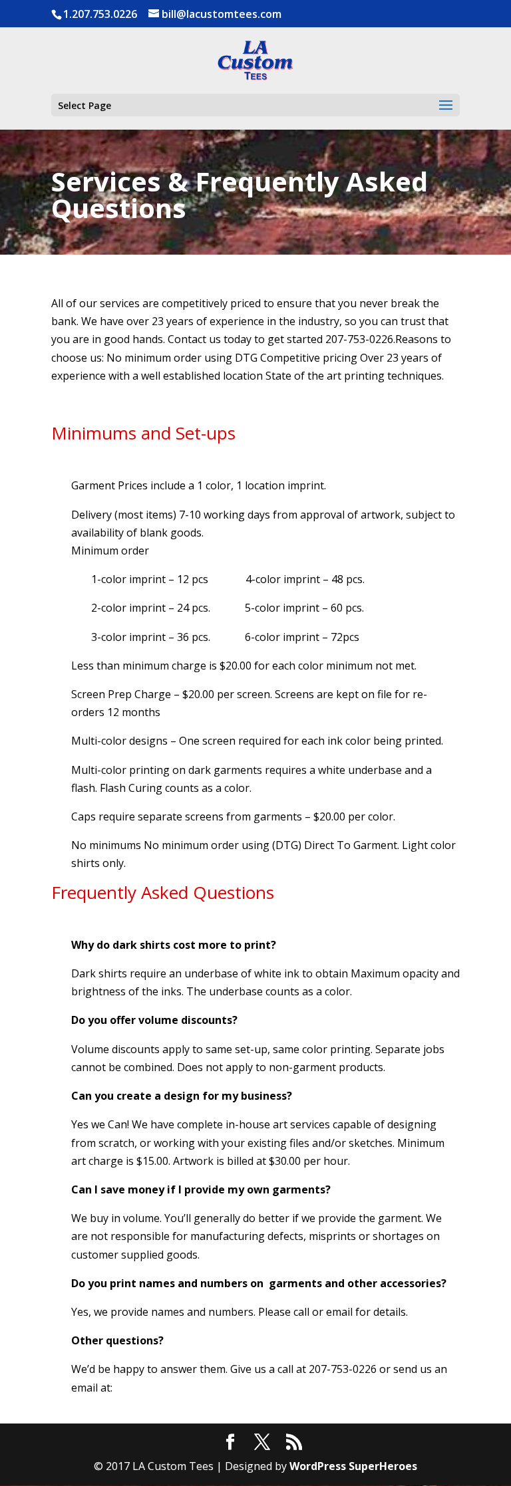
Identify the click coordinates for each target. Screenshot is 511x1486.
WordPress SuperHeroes (353, 1466)
